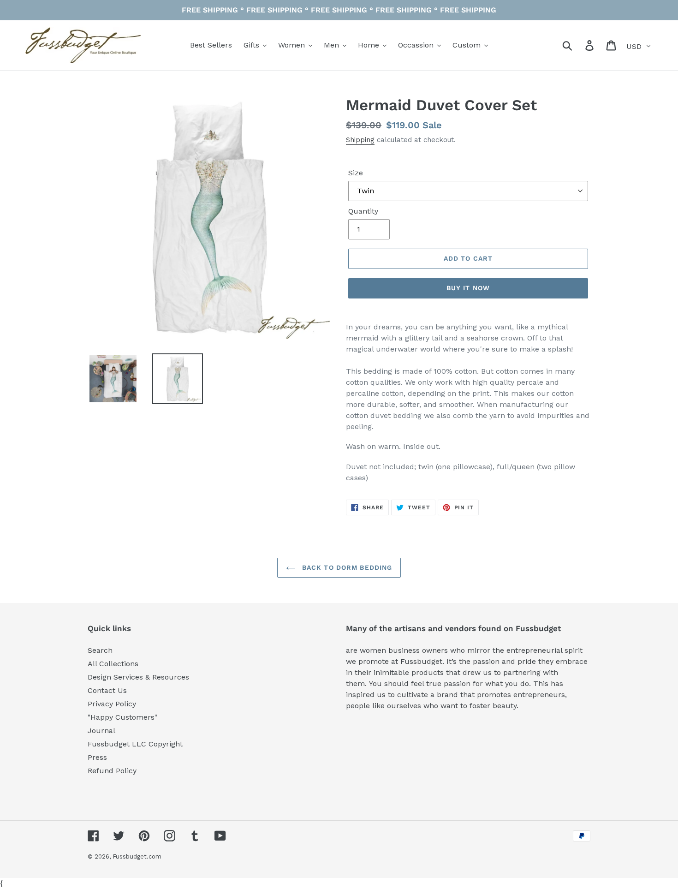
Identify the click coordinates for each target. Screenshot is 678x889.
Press (97, 757)
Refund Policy (112, 770)
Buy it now (468, 288)
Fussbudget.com (137, 856)
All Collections (113, 663)
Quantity (363, 211)
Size (355, 172)
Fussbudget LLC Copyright (135, 744)
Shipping (360, 140)
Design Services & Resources (138, 677)
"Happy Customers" (122, 717)
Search (100, 650)
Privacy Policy (112, 703)
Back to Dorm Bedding (346, 567)
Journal (101, 730)
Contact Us (107, 690)
